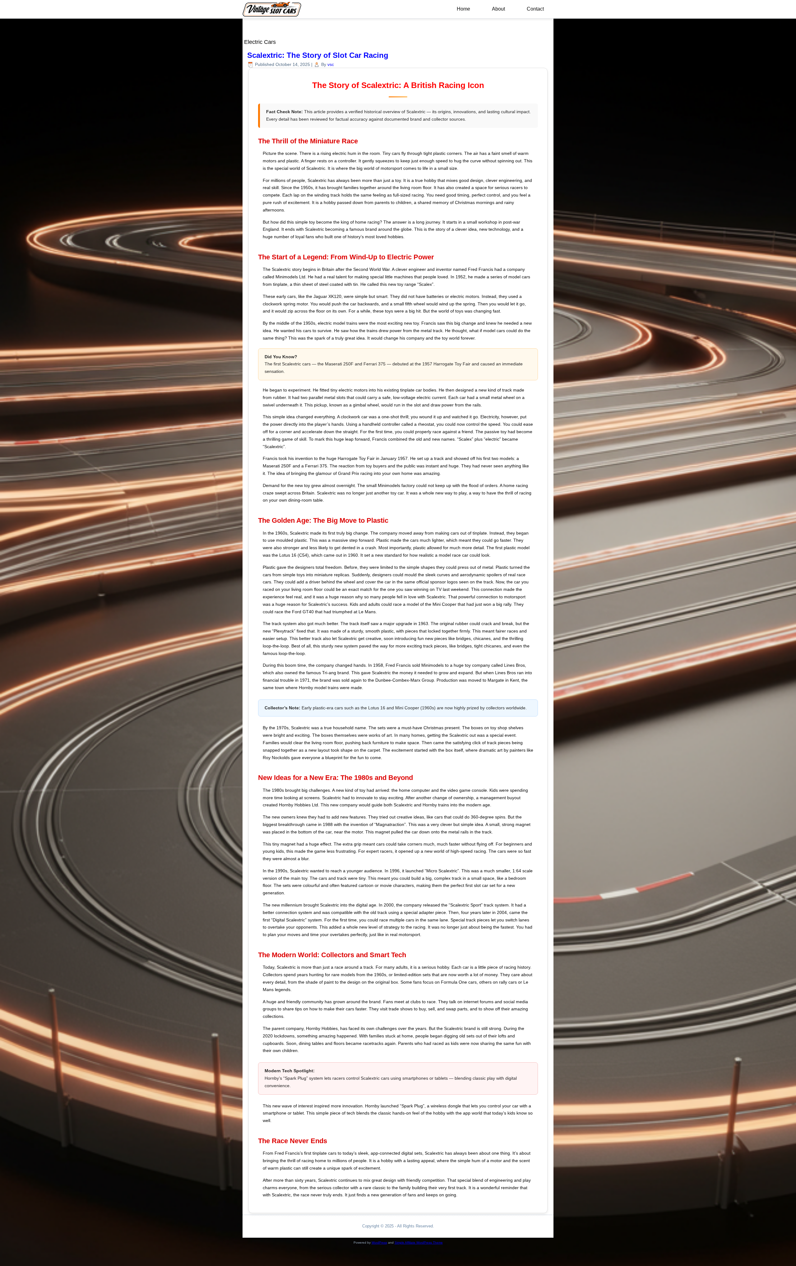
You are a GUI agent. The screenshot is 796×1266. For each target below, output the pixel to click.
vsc (330, 64)
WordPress (379, 1242)
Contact (535, 9)
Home (463, 9)
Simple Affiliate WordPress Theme (419, 1242)
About (498, 9)
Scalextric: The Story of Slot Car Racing (317, 55)
